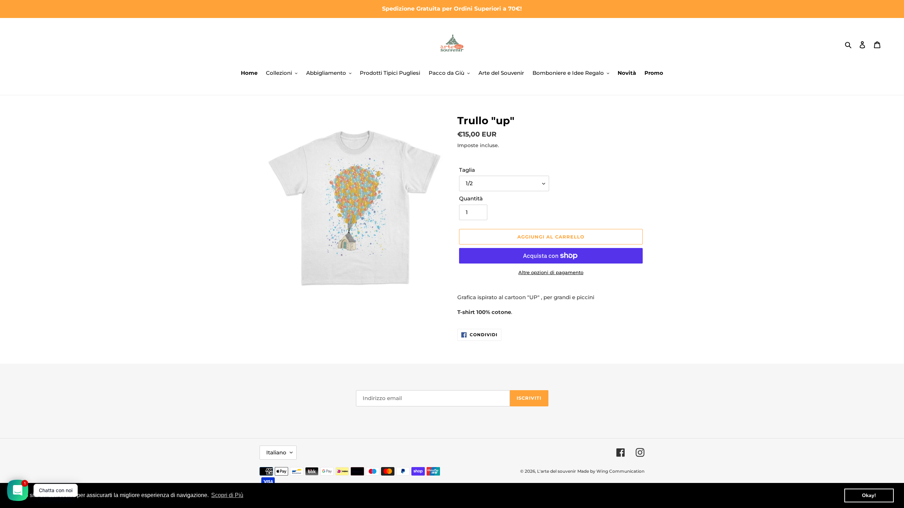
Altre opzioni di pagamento (550, 272)
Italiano (276, 452)
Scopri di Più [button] (227, 495)
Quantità (471, 198)
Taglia (467, 170)
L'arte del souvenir (556, 471)
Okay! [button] (869, 495)
